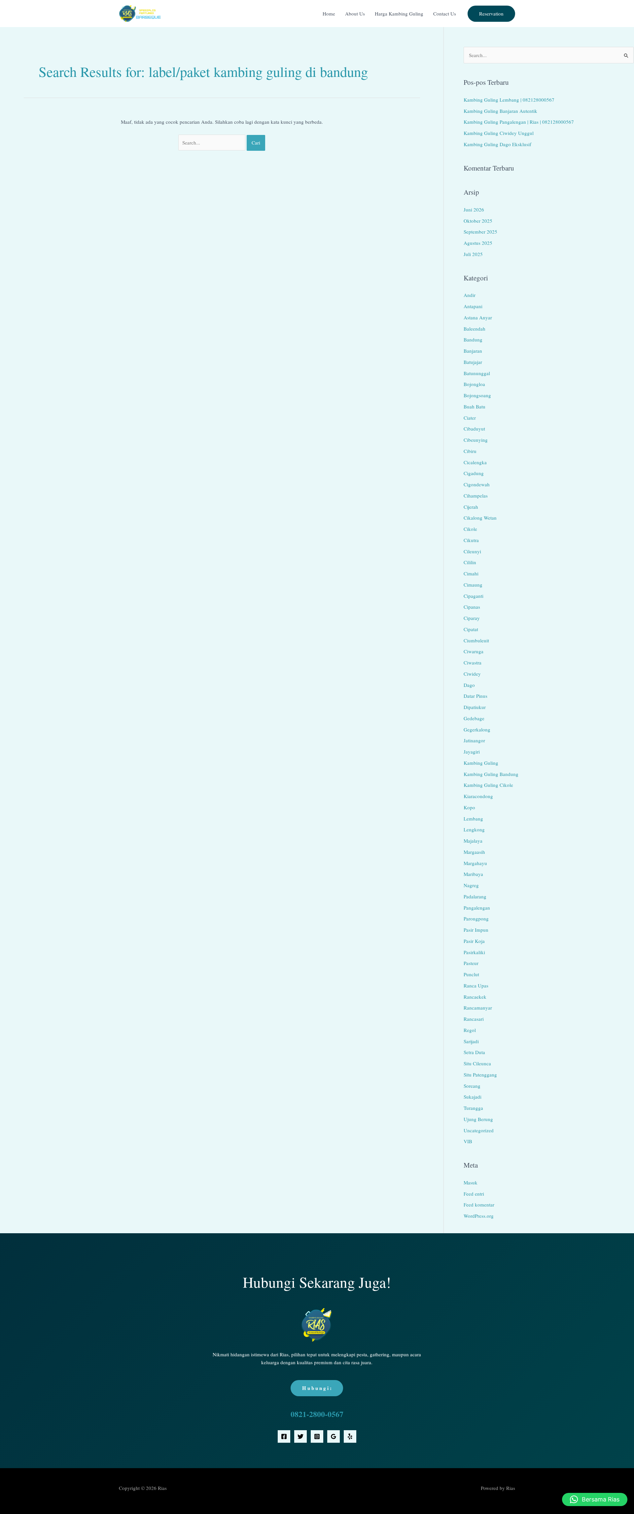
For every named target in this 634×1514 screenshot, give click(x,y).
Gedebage (474, 718)
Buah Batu (474, 406)
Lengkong (474, 829)
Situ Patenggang (480, 1074)
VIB (468, 1141)
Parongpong (476, 918)
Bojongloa (474, 384)
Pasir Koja (474, 941)
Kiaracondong (478, 796)
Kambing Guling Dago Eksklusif (497, 144)
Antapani (473, 306)
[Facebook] (284, 1436)
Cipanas (472, 606)
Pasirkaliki (474, 952)
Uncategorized (479, 1130)
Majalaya (473, 840)
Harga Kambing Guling (399, 13)
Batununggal (477, 373)
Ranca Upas (476, 985)
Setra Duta (474, 1052)
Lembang (473, 818)
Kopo (469, 807)
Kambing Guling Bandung (491, 774)
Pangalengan (477, 907)
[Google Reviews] (333, 1436)
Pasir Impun (476, 929)
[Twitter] (300, 1436)
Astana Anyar (478, 317)
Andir (470, 295)
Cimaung (473, 584)
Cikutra (471, 540)
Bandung (473, 339)
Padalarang (475, 896)
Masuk (470, 1182)
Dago (469, 685)
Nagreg (471, 885)
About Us (355, 13)
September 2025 (480, 231)
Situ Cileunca (477, 1063)
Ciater (470, 417)
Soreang (472, 1085)
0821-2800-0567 (317, 1414)
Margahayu (475, 863)
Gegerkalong (477, 729)
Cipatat (471, 629)
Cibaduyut (474, 428)
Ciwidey (472, 673)
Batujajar (473, 362)
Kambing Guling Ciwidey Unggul (499, 133)
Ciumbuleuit (476, 640)
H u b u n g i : (317, 1388)
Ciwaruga (473, 651)
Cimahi (471, 573)
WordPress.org (479, 1215)
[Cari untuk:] (212, 142)
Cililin (470, 562)
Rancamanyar (478, 1007)
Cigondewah (477, 484)
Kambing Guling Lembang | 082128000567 (509, 99)
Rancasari (474, 1018)
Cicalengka (475, 462)
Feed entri (474, 1193)
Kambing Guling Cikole (488, 785)
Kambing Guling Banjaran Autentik (500, 111)
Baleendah (474, 328)
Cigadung (474, 473)
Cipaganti (473, 596)
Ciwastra (472, 662)
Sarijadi (471, 1041)
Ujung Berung (478, 1119)
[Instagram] (317, 1436)
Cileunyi (472, 551)
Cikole (470, 529)
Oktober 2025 (478, 220)
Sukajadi (472, 1096)
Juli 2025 (473, 254)
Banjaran (473, 350)
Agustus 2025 (478, 243)
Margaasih (474, 852)
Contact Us (444, 13)
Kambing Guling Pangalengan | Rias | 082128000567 (519, 121)
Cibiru (470, 451)
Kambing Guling (481, 762)
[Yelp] (350, 1436)
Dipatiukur (475, 707)
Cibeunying (476, 439)
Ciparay (472, 618)
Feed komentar (479, 1204)
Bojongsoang (477, 395)
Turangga (473, 1108)
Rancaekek (475, 996)
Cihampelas (476, 495)
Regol (470, 1030)
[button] (491, 14)
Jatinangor (474, 740)
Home (329, 13)
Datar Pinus (475, 696)
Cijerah (471, 506)
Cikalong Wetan (480, 517)
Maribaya (473, 874)
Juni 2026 (474, 209)
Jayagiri (472, 751)
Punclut (471, 974)
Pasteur (471, 963)
